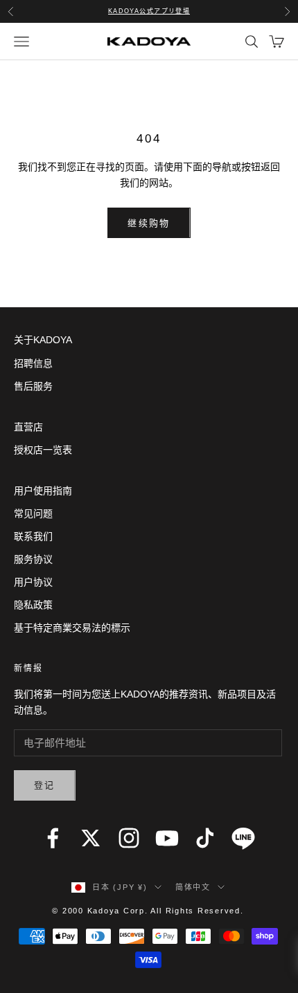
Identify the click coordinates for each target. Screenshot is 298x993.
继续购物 (149, 223)
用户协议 (33, 581)
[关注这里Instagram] (128, 838)
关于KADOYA (43, 339)
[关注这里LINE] (243, 838)
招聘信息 (33, 363)
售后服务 (33, 386)
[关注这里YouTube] (167, 838)
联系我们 (33, 536)
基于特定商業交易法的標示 (72, 627)
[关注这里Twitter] (90, 838)
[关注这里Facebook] (52, 838)
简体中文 (193, 887)
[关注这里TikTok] (205, 838)
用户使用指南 (43, 490)
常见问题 (33, 513)
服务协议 (33, 559)
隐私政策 (33, 604)
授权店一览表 (43, 449)
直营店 (28, 426)
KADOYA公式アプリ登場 (149, 11)
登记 (44, 785)
